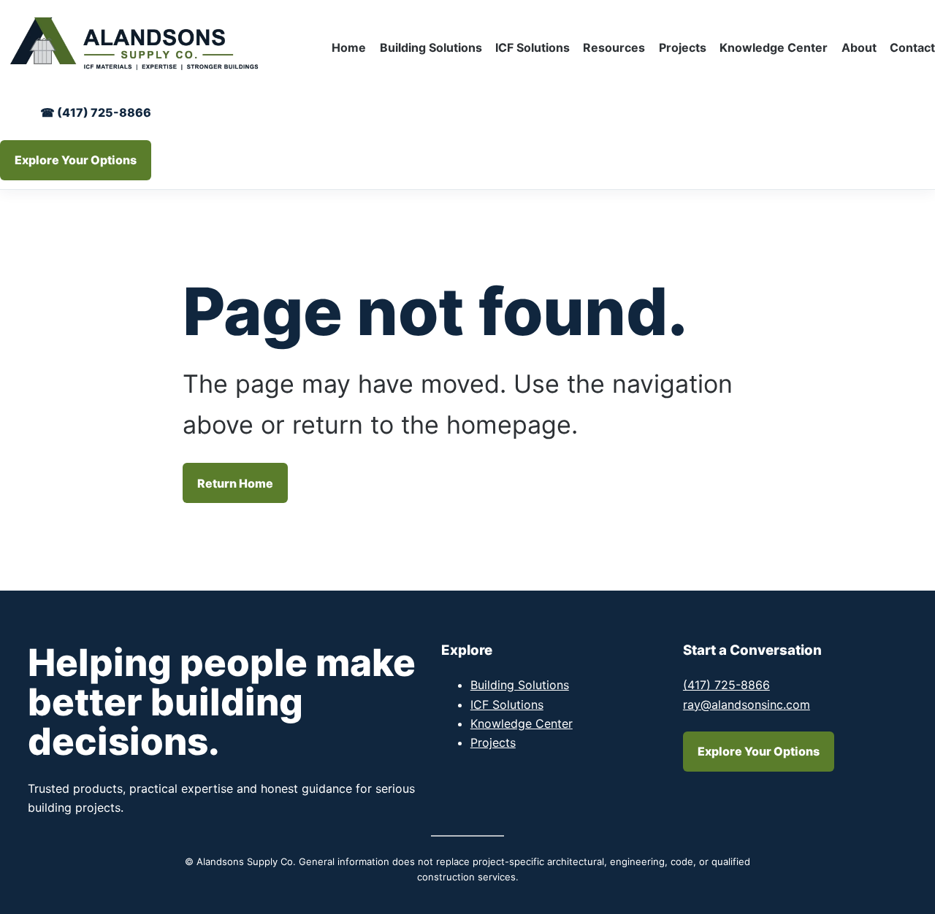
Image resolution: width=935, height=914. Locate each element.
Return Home (235, 483)
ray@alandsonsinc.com (746, 704)
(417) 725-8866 (726, 684)
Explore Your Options (76, 160)
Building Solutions (519, 684)
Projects (493, 742)
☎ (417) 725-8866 (95, 112)
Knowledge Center (521, 723)
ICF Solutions (506, 704)
